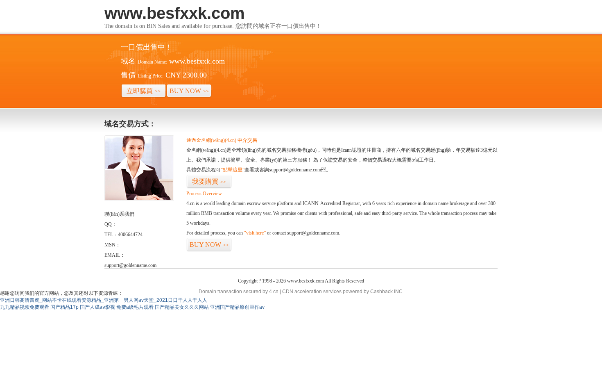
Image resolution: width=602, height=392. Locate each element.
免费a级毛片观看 (135, 307)
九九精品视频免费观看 (24, 307)
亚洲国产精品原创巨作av (237, 307)
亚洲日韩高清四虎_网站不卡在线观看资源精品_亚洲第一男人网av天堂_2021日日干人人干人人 (103, 300)
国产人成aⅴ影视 (97, 307)
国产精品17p (64, 307)
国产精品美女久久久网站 (182, 307)
